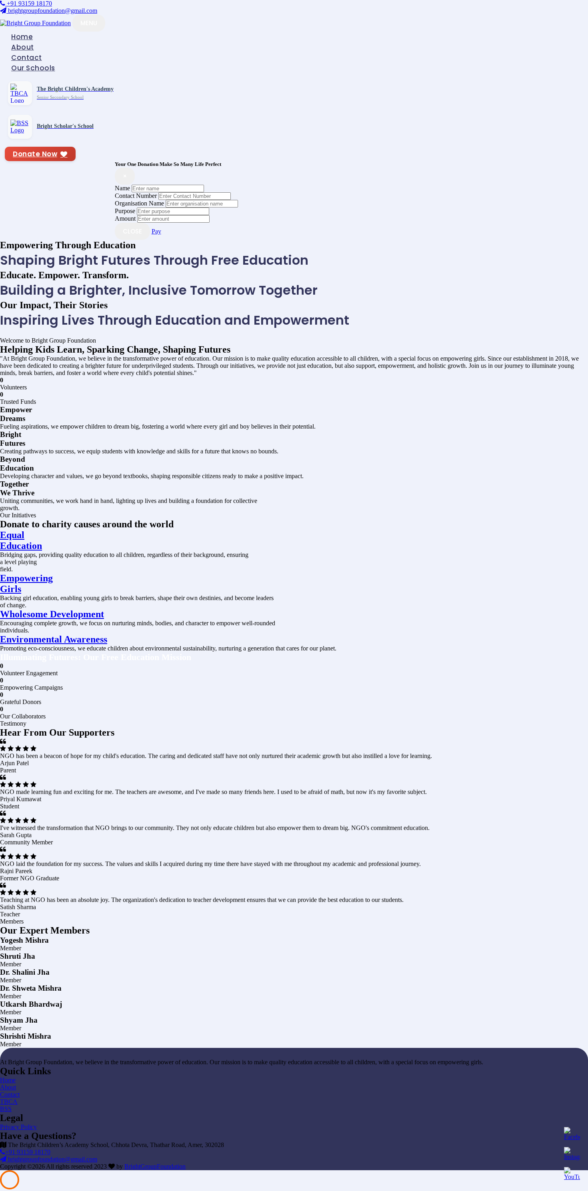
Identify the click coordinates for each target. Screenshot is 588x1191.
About (22, 47)
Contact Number (136, 195)
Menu (88, 23)
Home (22, 37)
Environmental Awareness (53, 639)
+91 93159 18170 (28, 3)
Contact (26, 57)
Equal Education (21, 540)
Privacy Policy (18, 1126)
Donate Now (35, 154)
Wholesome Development (52, 614)
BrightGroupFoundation (155, 1166)
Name (122, 188)
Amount (125, 218)
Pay (156, 231)
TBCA (9, 1101)
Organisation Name (139, 203)
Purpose (125, 210)
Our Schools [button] (33, 68)
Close (132, 231)
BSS (6, 1108)
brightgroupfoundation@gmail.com (51, 10)
